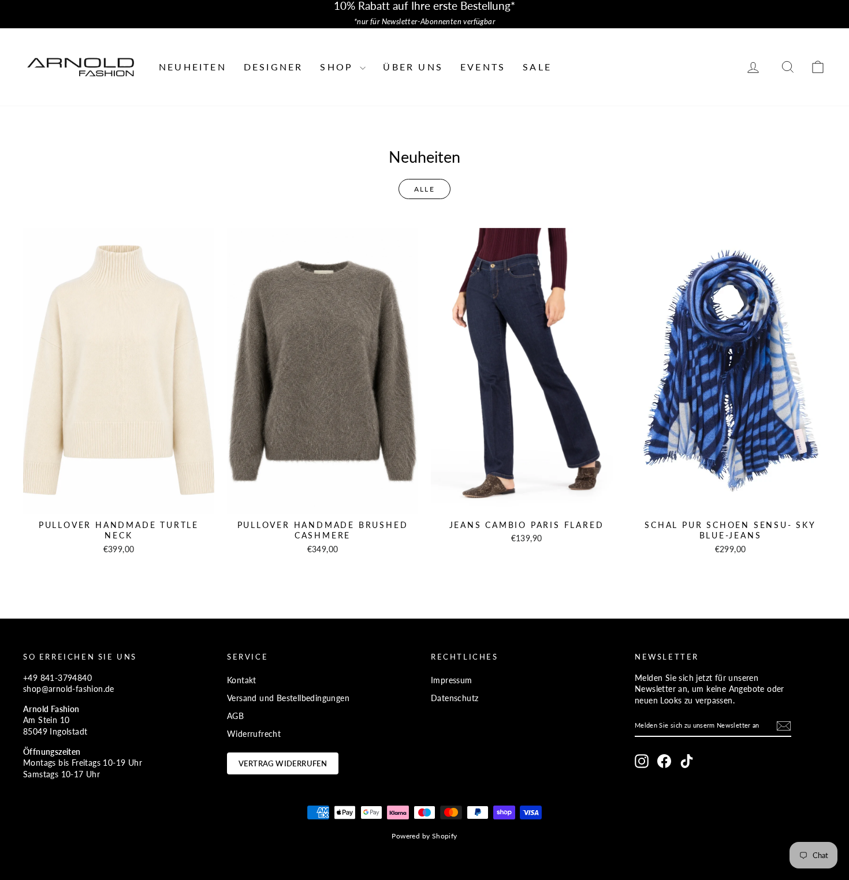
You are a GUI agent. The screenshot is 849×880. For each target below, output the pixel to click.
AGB (235, 716)
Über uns (413, 66)
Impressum (451, 680)
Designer (273, 66)
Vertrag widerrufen (283, 763)
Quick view (119, 502)
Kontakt (241, 680)
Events (482, 66)
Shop (338, 66)
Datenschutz (454, 698)
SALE (537, 66)
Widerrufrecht (254, 734)
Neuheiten (192, 66)
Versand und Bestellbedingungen (288, 698)
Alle (424, 189)
